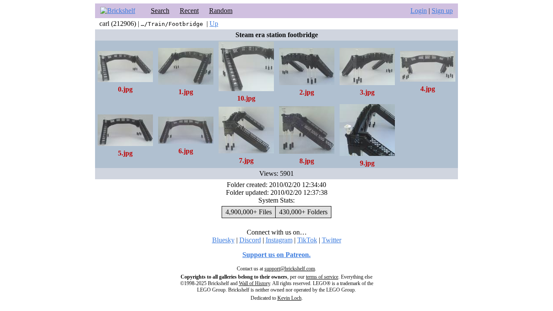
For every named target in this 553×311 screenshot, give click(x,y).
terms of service (322, 277)
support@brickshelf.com (289, 269)
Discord (250, 240)
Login (418, 10)
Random (220, 10)
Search (160, 10)
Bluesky (223, 240)
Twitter (331, 240)
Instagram (279, 240)
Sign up (442, 10)
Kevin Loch (289, 298)
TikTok (307, 240)
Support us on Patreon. (276, 254)
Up (214, 23)
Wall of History (254, 283)
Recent (189, 10)
